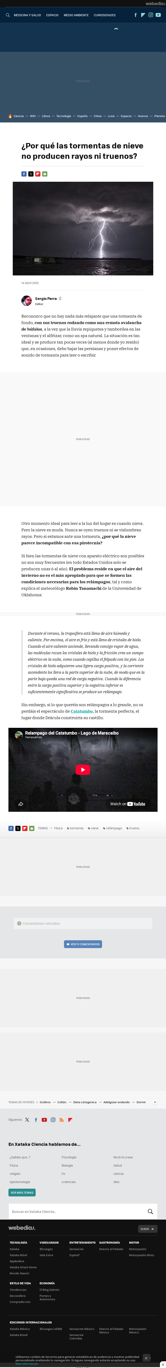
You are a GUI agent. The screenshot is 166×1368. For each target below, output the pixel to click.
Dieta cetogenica (85, 1102)
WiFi (33, 116)
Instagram (150, 15)
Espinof (74, 1255)
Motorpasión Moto (141, 1255)
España (82, 116)
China (98, 116)
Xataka (14, 1249)
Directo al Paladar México (111, 1330)
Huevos (143, 116)
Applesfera (17, 1261)
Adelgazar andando (117, 1102)
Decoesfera (18, 1296)
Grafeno (45, 1102)
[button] (48, 298)
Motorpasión (137, 1249)
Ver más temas (22, 1192)
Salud (117, 1165)
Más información (27, 1364)
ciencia (118, 1173)
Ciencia (19, 116)
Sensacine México (81, 1329)
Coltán (62, 1102)
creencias (69, 1182)
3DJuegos (46, 1249)
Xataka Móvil (18, 1255)
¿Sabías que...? (20, 1157)
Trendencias (18, 1290)
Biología (67, 1165)
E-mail (44, 174)
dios (116, 1182)
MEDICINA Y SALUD (27, 15)
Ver (85, 944)
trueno (134, 828)
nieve (95, 828)
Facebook (135, 15)
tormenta (76, 828)
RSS (61, 1119)
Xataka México (20, 1329)
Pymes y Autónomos (47, 1297)
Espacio (126, 116)
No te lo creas (123, 1157)
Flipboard (143, 15)
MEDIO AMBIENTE (76, 15)
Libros (46, 116)
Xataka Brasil (18, 1335)
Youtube (158, 15)
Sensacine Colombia (76, 1336)
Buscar (150, 1211)
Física (58, 828)
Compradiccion (20, 1302)
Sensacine (76, 1249)
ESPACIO (52, 15)
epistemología (20, 1182)
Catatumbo (82, 711)
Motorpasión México (137, 1330)
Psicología (69, 1157)
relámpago (114, 828)
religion (15, 1173)
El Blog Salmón (49, 1290)
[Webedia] (156, 3)
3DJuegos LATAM (51, 1329)
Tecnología (63, 116)
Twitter (31, 174)
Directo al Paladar (111, 1249)
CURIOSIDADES (105, 15)
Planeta (159, 116)
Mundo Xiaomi (19, 1273)
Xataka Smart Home (23, 1267)
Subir (144, 1229)
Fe (63, 1173)
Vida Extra (46, 1255)
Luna (111, 116)
